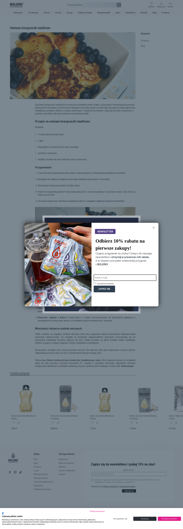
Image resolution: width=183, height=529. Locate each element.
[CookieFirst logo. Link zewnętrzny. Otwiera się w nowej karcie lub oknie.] (3, 513)
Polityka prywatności (97, 511)
